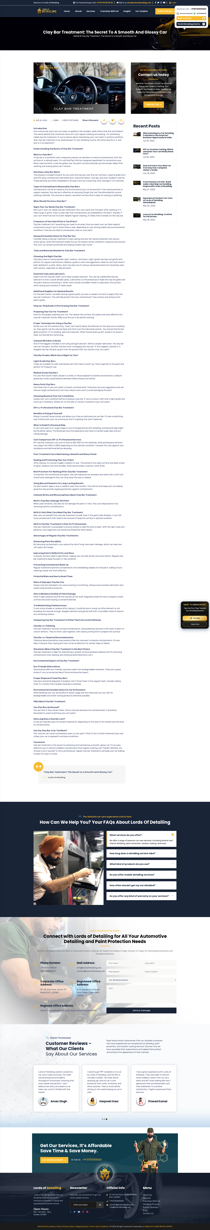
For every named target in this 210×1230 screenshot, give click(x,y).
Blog (145, 1210)
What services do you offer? (126, 835)
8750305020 (201, 13)
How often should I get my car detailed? (132, 885)
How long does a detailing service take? (132, 853)
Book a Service (165, 11)
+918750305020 (198, 9)
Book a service (184, 18)
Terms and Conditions (99, 1226)
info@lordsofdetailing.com (139, 3)
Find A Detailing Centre (189, 24)
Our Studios (141, 11)
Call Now (196, 618)
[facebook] (155, 2)
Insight (126, 11)
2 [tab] (105, 1119)
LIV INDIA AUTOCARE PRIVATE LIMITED (157, 1226)
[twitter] (158, 2)
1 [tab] (102, 1119)
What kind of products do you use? (129, 864)
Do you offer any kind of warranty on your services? (139, 896)
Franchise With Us (109, 11)
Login (173, 2)
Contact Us (152, 104)
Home (67, 11)
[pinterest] (87, 1211)
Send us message (141, 1010)
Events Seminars (150, 1207)
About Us (147, 1195)
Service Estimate (186, 13)
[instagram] (161, 2)
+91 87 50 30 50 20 (104, 3)
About (78, 11)
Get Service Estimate (53, 1160)
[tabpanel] (56, 1088)
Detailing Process (151, 1204)
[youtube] (164, 2)
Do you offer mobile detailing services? (132, 874)
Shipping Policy (82, 1226)
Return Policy (56, 1226)
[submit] (100, 1205)
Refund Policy (43, 1226)
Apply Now (195, 624)
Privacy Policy (68, 1226)
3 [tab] (106, 1119)
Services (91, 11)
